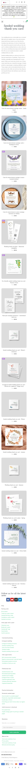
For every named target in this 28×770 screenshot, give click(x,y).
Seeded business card (7, 671)
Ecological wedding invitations (9, 643)
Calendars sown (5, 625)
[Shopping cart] (26, 21)
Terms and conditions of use (9, 739)
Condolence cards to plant (7, 617)
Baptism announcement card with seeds (12, 659)
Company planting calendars (9, 681)
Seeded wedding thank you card (10, 651)
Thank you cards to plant (7, 613)
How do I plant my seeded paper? (10, 696)
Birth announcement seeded (9, 657)
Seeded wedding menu (8, 645)
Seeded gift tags (5, 629)
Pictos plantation (6, 709)
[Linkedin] (20, 599)
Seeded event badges (7, 675)
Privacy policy (5, 741)
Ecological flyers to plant (8, 677)
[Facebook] (8, 599)
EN (5, 2)
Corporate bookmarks (7, 683)
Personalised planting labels (8, 673)
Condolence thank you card (8, 663)
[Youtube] (12, 599)
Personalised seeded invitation (9, 661)
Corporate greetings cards (8, 679)
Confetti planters (5, 633)
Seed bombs (4, 631)
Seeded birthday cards (7, 615)
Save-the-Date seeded (8, 647)
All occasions (4, 611)
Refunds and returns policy (8, 744)
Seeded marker (6, 649)
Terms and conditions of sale (9, 743)
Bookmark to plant (5, 627)
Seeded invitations (6, 619)
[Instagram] (16, 599)
